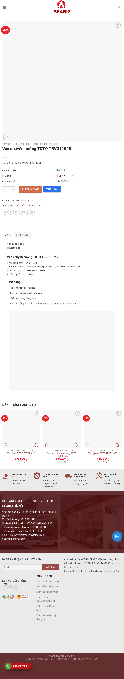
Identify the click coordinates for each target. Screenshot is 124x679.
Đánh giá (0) (22, 235)
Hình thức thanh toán (47, 586)
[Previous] (2, 439)
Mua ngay (52, 189)
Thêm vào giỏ (30, 189)
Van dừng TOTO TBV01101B (21, 453)
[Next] (121, 439)
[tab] (7, 235)
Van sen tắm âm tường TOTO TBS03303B (61, 455)
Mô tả (8, 235)
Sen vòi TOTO (23, 144)
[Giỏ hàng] (119, 7)
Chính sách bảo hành (47, 591)
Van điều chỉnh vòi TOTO (45, 144)
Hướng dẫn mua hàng (47, 581)
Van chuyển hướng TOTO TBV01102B (26, 205)
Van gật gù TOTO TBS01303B (102, 453)
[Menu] (4, 7)
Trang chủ (7, 144)
